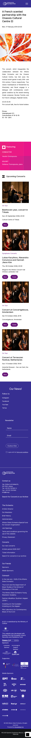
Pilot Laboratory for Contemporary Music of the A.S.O (14, 611)
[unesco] (24, 665)
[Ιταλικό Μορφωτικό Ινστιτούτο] (15, 665)
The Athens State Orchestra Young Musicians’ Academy (14, 594)
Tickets (14, 277)
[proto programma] (14, 679)
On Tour (5, 206)
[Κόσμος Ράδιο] (14, 685)
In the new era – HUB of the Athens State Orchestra (14, 580)
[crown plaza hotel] (6, 652)
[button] (27, 3)
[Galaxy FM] (5, 696)
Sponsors (5, 567)
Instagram (5, 398)
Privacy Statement (8, 537)
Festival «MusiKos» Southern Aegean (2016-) (15, 599)
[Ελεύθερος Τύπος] (14, 696)
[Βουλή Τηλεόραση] (23, 685)
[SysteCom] (15, 653)
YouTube (5, 404)
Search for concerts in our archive (14, 556)
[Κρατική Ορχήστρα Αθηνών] (9, 3)
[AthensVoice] (5, 710)
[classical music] (23, 710)
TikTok (4, 408)
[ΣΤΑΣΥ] (5, 690)
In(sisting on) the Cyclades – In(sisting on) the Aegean (12, 605)
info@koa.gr (5, 492)
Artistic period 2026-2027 (11, 549)
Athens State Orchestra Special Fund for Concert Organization (15, 524)
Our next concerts (8, 546)
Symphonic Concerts (9, 253)
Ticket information (8, 552)
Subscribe (12, 446)
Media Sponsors (7, 570)
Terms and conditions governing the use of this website (15, 533)
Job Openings (7, 528)
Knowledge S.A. (19, 727)
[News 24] (23, 704)
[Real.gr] (14, 704)
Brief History (6, 516)
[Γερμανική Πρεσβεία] (6, 665)
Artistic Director (7, 509)
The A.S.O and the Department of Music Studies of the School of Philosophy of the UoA (14, 587)
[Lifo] (14, 690)
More (5, 225)
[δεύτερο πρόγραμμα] (23, 679)
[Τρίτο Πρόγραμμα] (5, 685)
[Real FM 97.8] (5, 704)
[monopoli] (5, 716)
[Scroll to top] (27, 734)
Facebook (5, 401)
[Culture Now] (23, 690)
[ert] (5, 679)
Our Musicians (7, 512)
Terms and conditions (22, 452)
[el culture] (23, 696)
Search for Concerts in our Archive (15, 497)
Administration (7, 519)
